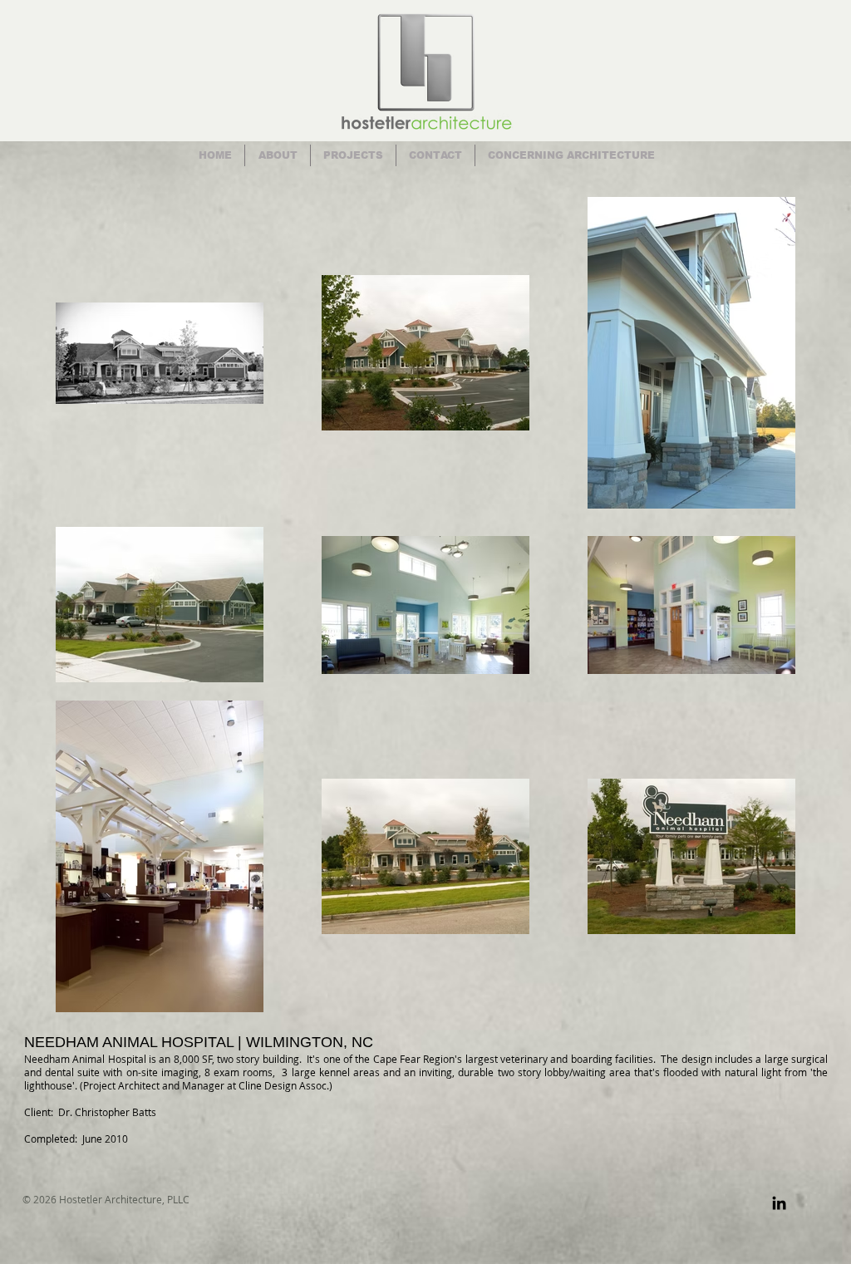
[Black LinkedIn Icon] (779, 1202)
